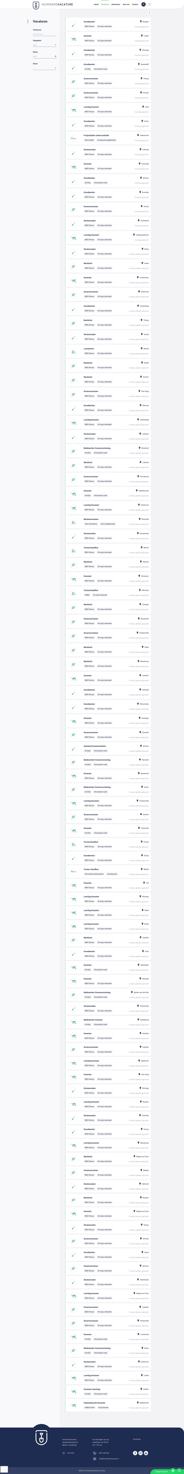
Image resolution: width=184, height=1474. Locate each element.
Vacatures (105, 4)
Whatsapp (173, 1470)
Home (96, 4)
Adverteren (115, 4)
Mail (179, 1470)
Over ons (126, 4)
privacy (102, 1471)
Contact (135, 4)
